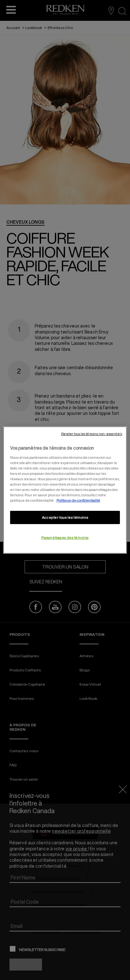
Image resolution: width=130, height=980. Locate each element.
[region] (65, 490)
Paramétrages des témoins (65, 537)
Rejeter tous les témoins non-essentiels (91, 433)
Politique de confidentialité (78, 500)
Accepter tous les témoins (65, 517)
